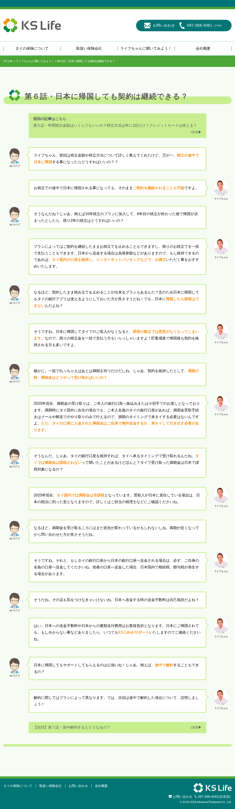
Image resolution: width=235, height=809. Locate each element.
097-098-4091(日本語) (214, 796)
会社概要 (203, 48)
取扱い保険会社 (89, 48)
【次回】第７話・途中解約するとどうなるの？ (71, 727)
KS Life (7, 61)
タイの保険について (31, 48)
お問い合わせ (164, 25)
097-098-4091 (205, 25)
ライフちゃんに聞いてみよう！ (146, 48)
